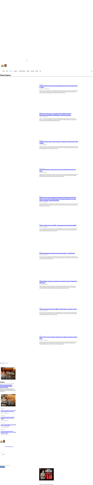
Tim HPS (40, 144)
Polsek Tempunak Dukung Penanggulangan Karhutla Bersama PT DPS (6, 386)
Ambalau (3, 79)
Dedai (3, 81)
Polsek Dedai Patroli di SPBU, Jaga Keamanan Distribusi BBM (57, 225)
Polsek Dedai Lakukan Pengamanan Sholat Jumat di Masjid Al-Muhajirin (58, 282)
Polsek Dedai (41, 284)
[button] (91, 71)
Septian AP (2, 420)
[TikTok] (77, 61)
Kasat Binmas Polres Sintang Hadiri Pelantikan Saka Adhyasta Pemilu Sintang (7, 418)
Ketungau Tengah (41, 168)
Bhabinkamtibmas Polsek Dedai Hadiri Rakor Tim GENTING (57, 253)
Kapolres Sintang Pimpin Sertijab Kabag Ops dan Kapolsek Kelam (8, 425)
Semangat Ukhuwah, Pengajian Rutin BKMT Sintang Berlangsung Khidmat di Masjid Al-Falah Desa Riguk (55, 114)
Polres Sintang (3, 415)
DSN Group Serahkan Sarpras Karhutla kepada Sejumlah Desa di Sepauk (8, 411)
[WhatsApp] (81, 61)
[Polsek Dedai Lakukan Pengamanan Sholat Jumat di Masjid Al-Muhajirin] (19, 292)
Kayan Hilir (4, 82)
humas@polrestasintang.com (9, 446)
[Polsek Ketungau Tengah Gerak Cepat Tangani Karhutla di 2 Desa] (19, 180)
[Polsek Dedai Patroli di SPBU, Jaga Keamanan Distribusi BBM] (19, 236)
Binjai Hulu (4, 80)
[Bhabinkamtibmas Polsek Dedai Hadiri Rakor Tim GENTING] (19, 264)
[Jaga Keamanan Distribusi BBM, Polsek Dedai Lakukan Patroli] (19, 320)
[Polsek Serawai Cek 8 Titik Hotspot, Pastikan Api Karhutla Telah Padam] (19, 152)
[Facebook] (73, 61)
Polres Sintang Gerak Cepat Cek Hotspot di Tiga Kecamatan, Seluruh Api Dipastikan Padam (8, 432)
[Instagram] (75, 61)
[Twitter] (79, 61)
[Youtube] (83, 61)
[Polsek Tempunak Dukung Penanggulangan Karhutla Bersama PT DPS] (19, 96)
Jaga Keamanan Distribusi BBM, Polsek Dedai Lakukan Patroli (58, 309)
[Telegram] (3, 460)
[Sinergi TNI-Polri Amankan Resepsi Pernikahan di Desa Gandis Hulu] (19, 348)
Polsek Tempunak (7, 383)
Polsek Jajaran (41, 84)
